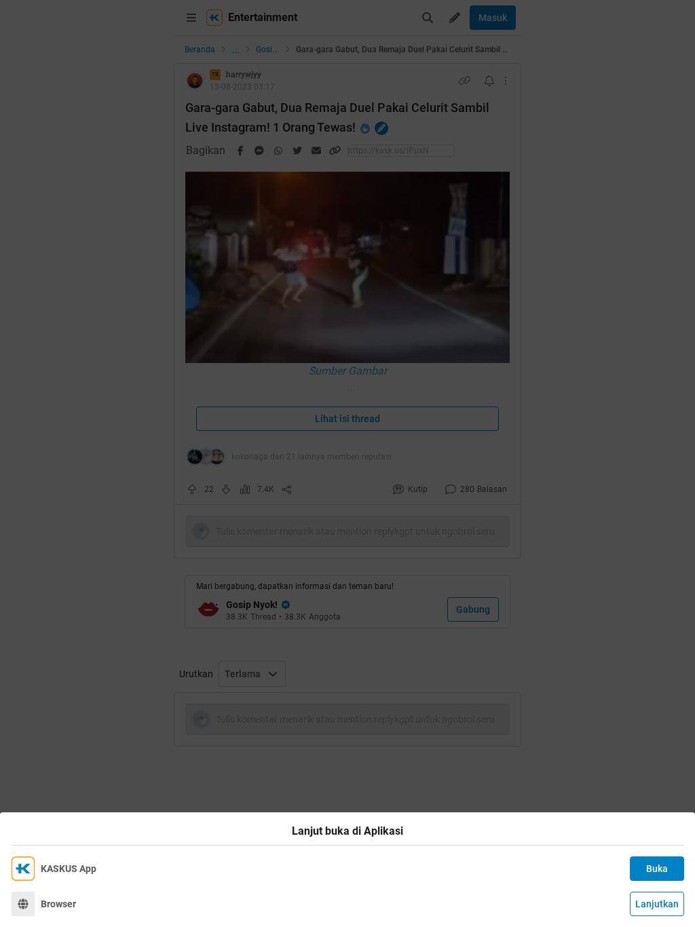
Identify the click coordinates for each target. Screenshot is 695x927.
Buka (657, 868)
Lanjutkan (657, 903)
